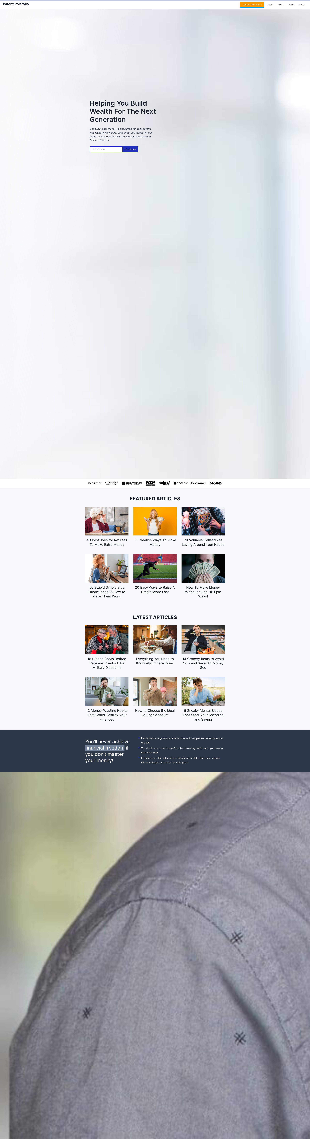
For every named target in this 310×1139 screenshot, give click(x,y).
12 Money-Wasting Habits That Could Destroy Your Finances (107, 714)
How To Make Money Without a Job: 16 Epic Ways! (203, 591)
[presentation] (106, 521)
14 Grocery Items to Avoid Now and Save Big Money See (203, 663)
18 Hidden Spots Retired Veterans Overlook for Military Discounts (107, 663)
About (270, 5)
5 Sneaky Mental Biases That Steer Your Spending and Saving (203, 714)
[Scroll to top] (303, 1129)
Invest (281, 5)
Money (291, 5)
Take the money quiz (252, 5)
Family (302, 5)
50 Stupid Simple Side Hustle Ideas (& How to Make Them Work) (107, 591)
